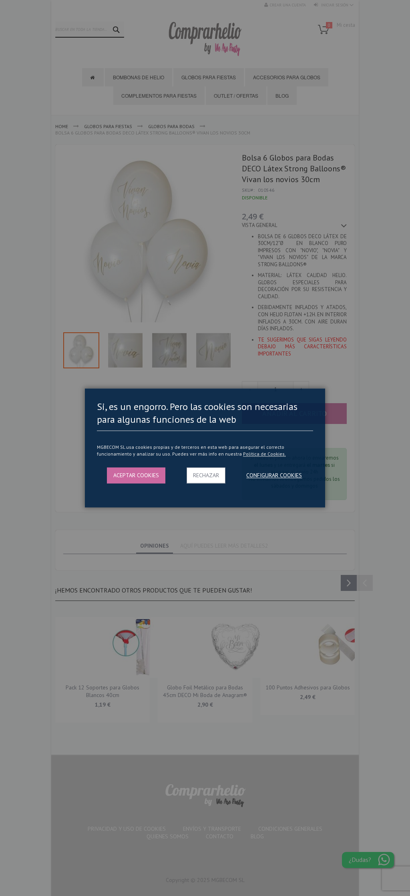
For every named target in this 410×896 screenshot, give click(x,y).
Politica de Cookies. (264, 454)
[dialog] (205, 448)
